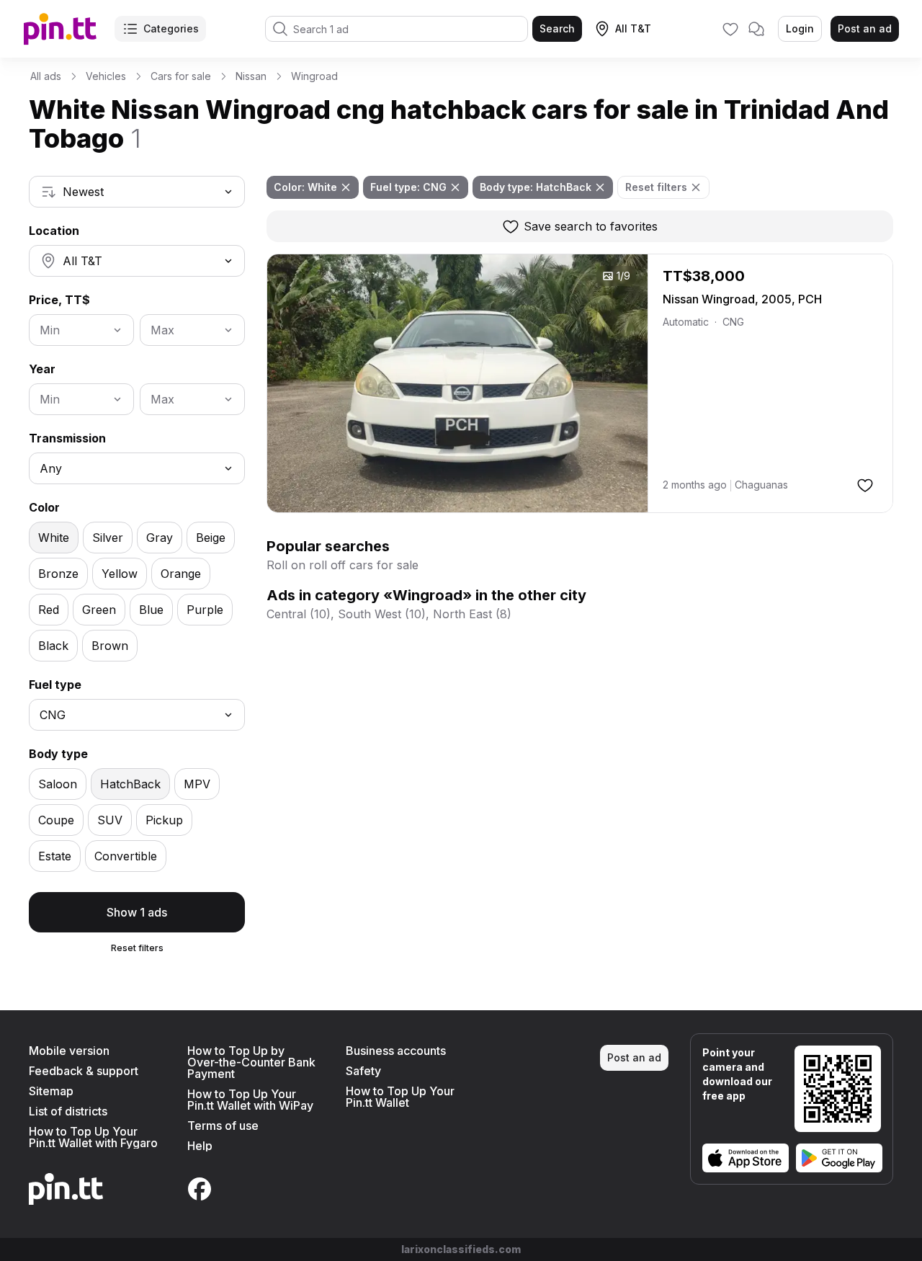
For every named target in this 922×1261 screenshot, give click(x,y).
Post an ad (865, 28)
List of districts (68, 1111)
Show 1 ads (137, 912)
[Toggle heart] (865, 485)
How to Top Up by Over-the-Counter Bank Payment (251, 1062)
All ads (45, 76)
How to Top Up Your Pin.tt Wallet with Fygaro (93, 1137)
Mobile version (69, 1050)
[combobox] (137, 192)
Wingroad (314, 76)
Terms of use (223, 1125)
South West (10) (382, 614)
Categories (171, 28)
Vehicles (106, 76)
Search (557, 28)
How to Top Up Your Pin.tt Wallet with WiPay (250, 1099)
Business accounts (396, 1050)
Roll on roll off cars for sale (343, 565)
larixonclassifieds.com (461, 1249)
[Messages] (756, 29)
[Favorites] (730, 29)
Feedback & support (83, 1071)
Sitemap (51, 1091)
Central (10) (299, 614)
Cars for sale (181, 76)
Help (199, 1145)
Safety (363, 1071)
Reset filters (137, 948)
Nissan (251, 76)
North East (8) (472, 614)
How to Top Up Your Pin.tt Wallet (400, 1096)
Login (800, 28)
